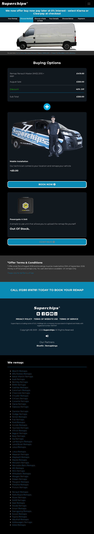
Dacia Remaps (19, 404)
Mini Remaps (18, 471)
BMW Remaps (19, 385)
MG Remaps (18, 468)
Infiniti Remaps (19, 431)
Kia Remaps (17, 439)
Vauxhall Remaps (20, 519)
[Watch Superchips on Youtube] (51, 314)
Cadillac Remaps (20, 388)
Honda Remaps (19, 425)
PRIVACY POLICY (24, 319)
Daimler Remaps (20, 411)
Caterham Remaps (21, 390)
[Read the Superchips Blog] (38, 314)
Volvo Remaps (19, 525)
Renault (34, 53)
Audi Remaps (18, 379)
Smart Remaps (19, 508)
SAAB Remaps (18, 500)
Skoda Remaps (19, 506)
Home (18, 53)
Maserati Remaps (20, 454)
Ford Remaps (18, 422)
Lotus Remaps (19, 452)
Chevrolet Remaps (21, 393)
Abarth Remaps (19, 371)
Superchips (49, 330)
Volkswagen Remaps (22, 522)
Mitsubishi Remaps (21, 474)
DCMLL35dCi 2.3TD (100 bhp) (66, 53)
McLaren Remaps (20, 463)
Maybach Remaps (20, 457)
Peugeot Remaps (20, 482)
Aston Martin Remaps (22, 377)
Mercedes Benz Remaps (23, 465)
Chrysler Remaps (20, 396)
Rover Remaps (19, 497)
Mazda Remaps (19, 460)
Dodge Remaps (19, 414)
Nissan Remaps (19, 479)
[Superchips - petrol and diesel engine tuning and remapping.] (47, 308)
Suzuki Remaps (19, 514)
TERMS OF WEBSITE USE (46, 319)
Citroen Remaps (20, 398)
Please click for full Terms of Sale (20, 273)
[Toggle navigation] (89, 4)
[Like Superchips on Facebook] (43, 314)
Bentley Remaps (20, 382)
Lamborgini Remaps (22, 442)
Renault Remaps (20, 492)
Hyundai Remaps (20, 428)
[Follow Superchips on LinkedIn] (55, 314)
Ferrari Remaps (19, 417)
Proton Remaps (19, 487)
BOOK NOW (46, 184)
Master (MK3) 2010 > (44, 53)
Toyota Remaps (19, 517)
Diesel (53, 53)
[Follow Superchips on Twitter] (47, 314)
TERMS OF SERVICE (68, 319)
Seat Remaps (18, 503)
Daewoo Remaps (20, 407)
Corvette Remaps (20, 401)
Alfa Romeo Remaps (22, 374)
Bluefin (40, 346)
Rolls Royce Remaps (21, 495)
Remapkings (51, 346)
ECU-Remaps (25, 53)
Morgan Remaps (20, 476)
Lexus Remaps (19, 447)
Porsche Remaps (20, 485)
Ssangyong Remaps (21, 511)
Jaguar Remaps (19, 433)
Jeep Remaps (18, 436)
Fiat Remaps (18, 420)
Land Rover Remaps (21, 444)
